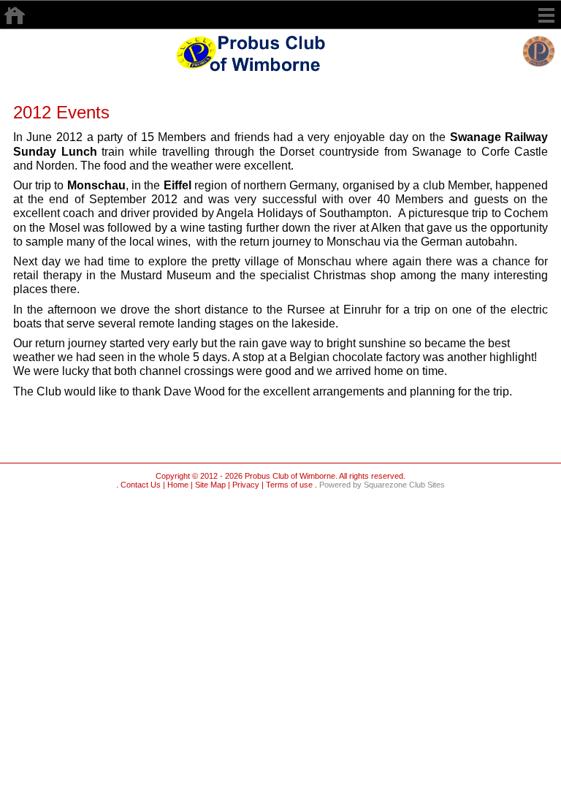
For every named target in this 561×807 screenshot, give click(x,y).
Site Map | (211, 484)
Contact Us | (141, 484)
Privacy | (247, 484)
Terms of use (288, 484)
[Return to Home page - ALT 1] (261, 52)
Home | (179, 484)
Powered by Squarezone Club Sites (382, 484)
